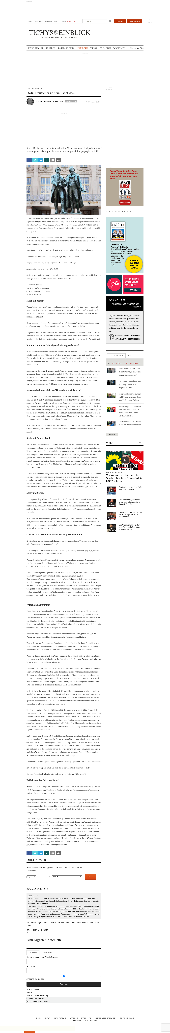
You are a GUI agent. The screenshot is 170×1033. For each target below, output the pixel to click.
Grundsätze (48, 21)
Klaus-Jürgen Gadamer (51, 101)
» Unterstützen (135, 21)
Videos (93, 48)
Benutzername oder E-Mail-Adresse (42, 957)
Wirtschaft (119, 48)
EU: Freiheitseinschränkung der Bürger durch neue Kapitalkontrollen (130, 384)
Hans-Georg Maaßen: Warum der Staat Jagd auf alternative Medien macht (130, 514)
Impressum (74, 1018)
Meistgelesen (116, 356)
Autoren (29, 21)
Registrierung (47, 953)
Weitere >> (112, 434)
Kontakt (47, 1018)
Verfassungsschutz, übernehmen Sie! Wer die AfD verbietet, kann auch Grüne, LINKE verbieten (124, 478)
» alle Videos (139, 443)
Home (38, 1018)
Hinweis (86, 917)
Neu (130, 356)
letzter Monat (132, 363)
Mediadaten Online (127, 1018)
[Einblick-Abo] (124, 245)
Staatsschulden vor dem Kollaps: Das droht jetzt (130, 488)
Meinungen (82, 48)
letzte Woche (118, 363)
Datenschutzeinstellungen (105, 1018)
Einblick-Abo (71, 21)
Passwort (31, 967)
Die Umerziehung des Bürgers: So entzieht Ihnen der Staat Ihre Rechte (129, 527)
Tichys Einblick (35, 48)
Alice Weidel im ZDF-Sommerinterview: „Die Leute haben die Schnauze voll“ (130, 371)
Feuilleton (105, 48)
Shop (62, 21)
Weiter (90, 876)
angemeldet (42, 923)
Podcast (56, 21)
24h (108, 363)
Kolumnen (50, 48)
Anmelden (119, 21)
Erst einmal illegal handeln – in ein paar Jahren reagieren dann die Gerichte (130, 502)
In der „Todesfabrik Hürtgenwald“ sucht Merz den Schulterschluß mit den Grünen (130, 396)
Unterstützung (39, 21)
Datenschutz (86, 1018)
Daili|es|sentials (66, 48)
